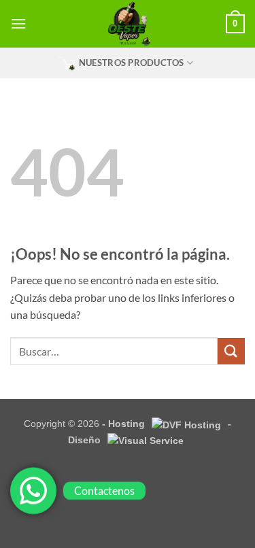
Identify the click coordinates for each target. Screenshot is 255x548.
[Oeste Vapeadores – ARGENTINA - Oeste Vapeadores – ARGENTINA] (127, 24)
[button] (18, 23)
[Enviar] (231, 351)
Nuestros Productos (131, 62)
